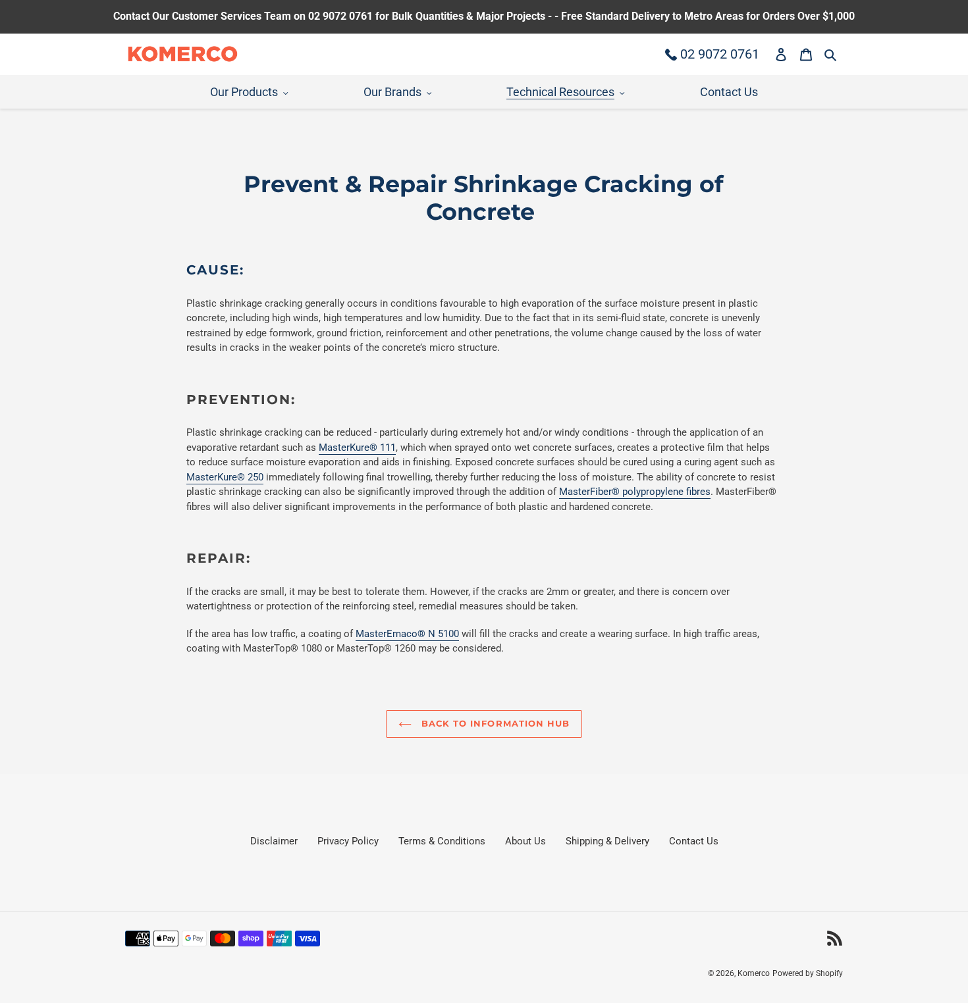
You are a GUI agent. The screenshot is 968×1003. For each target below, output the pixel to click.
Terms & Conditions (441, 841)
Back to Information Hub (494, 723)
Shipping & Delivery (607, 841)
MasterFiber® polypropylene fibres (635, 492)
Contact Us (693, 841)
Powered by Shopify (807, 973)
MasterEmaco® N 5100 (407, 634)
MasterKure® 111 (357, 447)
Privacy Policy (348, 841)
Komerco (754, 973)
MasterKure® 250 (224, 477)
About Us (525, 841)
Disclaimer (274, 841)
